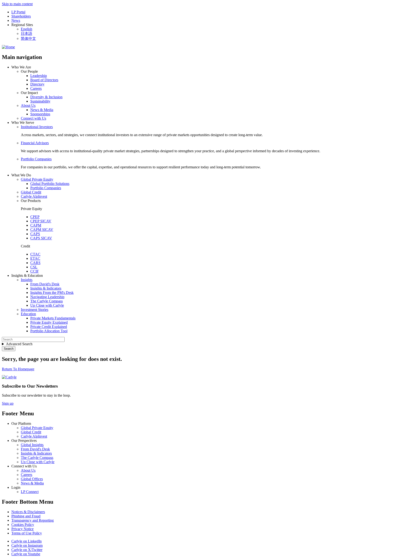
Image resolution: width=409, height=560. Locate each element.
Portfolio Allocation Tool (48, 331)
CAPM (35, 225)
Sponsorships (40, 114)
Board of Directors (44, 80)
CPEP (35, 217)
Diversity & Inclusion (46, 97)
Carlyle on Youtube (25, 554)
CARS (35, 263)
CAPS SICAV (41, 238)
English (26, 29)
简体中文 (28, 38)
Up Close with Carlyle (47, 305)
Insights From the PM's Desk (52, 293)
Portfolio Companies (36, 159)
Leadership (38, 76)
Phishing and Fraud (25, 516)
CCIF (34, 271)
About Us (28, 105)
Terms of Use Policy (26, 533)
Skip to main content (17, 4)
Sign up (7, 403)
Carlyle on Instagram (27, 545)
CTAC (35, 254)
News (15, 20)
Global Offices (32, 479)
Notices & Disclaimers (28, 512)
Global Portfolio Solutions (49, 184)
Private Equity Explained (49, 322)
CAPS (35, 234)
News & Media (41, 110)
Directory (37, 84)
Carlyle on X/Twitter (26, 550)
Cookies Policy (22, 525)
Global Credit (31, 192)
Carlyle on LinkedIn (26, 541)
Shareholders (21, 16)
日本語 (26, 33)
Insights (26, 280)
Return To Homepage (18, 369)
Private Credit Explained (48, 327)
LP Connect (30, 492)
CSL (33, 267)
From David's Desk (44, 284)
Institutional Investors (37, 127)
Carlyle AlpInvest (34, 196)
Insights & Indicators (45, 288)
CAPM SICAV (41, 230)
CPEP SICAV (40, 221)
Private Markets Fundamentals (53, 318)
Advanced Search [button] (19, 344)
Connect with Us (33, 118)
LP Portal (18, 12)
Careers (36, 88)
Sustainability (40, 101)
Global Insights (32, 445)
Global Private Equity (37, 179)
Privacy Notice (22, 529)
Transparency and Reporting (32, 520)
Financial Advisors (35, 143)
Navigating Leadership (47, 297)
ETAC (35, 258)
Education (28, 314)
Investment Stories (34, 310)
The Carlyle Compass (46, 301)
